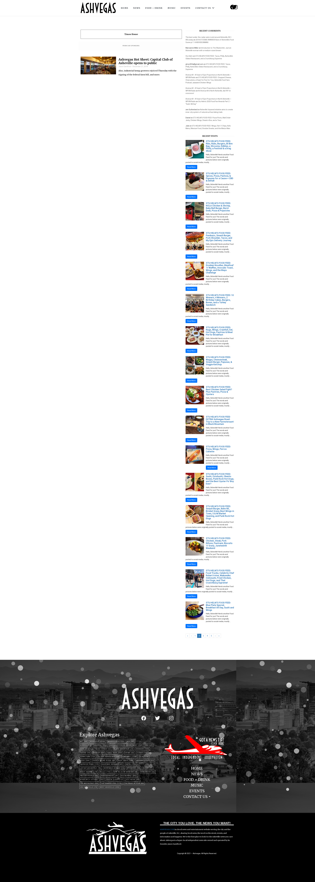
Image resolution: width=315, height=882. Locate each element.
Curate (142, 753)
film (144, 756)
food (85, 760)
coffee (85, 753)
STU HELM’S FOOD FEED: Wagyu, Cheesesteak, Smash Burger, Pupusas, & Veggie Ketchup (219, 361)
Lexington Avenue (90, 768)
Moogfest (134, 768)
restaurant (129, 776)
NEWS (136, 8)
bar (149, 745)
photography (109, 776)
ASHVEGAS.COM (167, 829)
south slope (115, 779)
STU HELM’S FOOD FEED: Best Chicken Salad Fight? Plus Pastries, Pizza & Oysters (219, 391)
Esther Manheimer (108, 756)
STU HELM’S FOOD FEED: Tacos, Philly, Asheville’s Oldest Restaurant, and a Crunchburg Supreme (208, 66)
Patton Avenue (89, 776)
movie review (88, 772)
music (105, 772)
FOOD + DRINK (154, 8)
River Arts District (92, 779)
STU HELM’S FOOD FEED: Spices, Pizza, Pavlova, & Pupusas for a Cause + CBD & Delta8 (219, 177)
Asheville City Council (93, 745)
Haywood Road (89, 764)
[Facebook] (144, 718)
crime (129, 753)
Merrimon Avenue (114, 768)
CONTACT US (203, 8)
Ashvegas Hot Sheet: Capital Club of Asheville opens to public (145, 61)
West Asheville (110, 787)
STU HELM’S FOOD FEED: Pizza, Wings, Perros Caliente (218, 449)
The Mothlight (89, 783)
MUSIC (171, 8)
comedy (98, 753)
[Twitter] (157, 718)
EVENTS (185, 8)
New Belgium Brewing (125, 772)
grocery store (145, 760)
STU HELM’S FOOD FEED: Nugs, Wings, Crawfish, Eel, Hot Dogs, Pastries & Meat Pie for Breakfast (219, 331)
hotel (131, 764)
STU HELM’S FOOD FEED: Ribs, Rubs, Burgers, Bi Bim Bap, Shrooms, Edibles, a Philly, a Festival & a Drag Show (219, 146)
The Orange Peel (111, 783)
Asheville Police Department (126, 745)
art (83, 741)
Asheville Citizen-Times (121, 741)
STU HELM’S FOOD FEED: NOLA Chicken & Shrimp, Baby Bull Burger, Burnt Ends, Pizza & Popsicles (218, 207)
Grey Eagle (125, 760)
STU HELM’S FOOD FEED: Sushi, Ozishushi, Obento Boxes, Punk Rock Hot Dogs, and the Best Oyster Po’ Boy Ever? (220, 479)
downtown (87, 756)
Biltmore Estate (101, 749)
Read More (191, 167)
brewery (142, 749)
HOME (124, 8)
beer (84, 749)
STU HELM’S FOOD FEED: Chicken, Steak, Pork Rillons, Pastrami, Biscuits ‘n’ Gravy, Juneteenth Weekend (219, 543)
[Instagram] (235, 7)
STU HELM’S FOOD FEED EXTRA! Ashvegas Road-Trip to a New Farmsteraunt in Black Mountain (220, 420)
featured (129, 756)
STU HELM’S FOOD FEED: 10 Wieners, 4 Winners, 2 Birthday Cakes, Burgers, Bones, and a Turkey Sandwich (220, 300)
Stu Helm (189, 56)
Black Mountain (124, 749)
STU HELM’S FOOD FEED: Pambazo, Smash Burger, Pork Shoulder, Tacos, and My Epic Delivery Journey (219, 237)
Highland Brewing (112, 764)
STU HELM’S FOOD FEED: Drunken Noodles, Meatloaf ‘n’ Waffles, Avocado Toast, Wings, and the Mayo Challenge (220, 268)
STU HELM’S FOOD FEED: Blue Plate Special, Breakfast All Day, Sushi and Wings (220, 606)
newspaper (148, 772)
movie (148, 768)
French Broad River (104, 760)
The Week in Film (134, 783)
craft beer (114, 753)
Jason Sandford (124, 66)
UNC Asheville (88, 787)
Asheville (97, 741)
